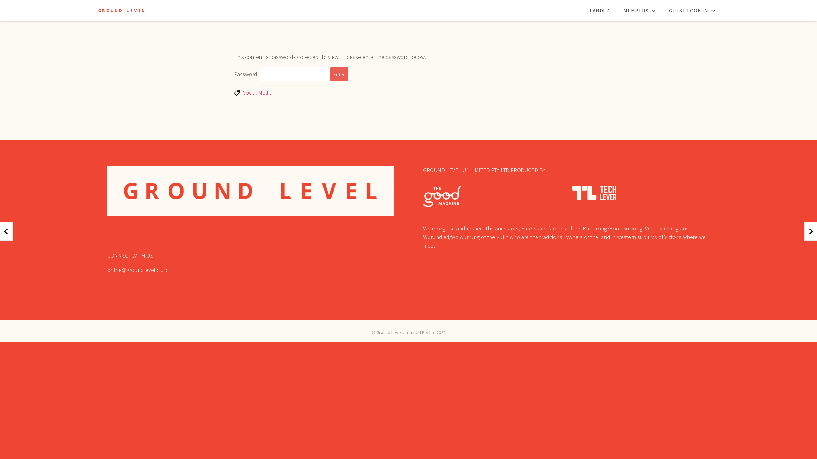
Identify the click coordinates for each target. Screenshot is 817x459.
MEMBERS (635, 10)
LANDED (600, 10)
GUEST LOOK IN (688, 10)
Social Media (257, 92)
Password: (247, 74)
